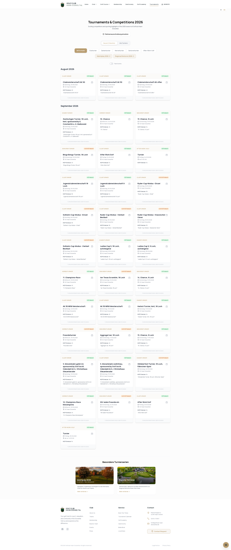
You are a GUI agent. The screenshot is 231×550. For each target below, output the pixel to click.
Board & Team (94, 524)
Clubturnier (93, 51)
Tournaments (154, 4)
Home (86, 4)
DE (221, 9)
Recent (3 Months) (109, 43)
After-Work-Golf (148, 51)
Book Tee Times (123, 513)
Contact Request (158, 531)
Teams (92, 516)
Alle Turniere (123, 43)
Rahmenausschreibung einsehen (116, 34)
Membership (118, 4)
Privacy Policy (166, 545)
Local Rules (121, 531)
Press (91, 531)
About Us (92, 513)
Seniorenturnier (133, 51)
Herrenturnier (119, 51)
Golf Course (105, 4)
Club (94, 4)
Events (92, 527)
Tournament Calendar (124, 516)
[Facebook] (62, 529)
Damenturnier (105, 51)
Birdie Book (121, 527)
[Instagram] (67, 529)
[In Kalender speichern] (92, 82)
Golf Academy (141, 4)
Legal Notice (156, 545)
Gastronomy (129, 4)
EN (224, 9)
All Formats (81, 50)
